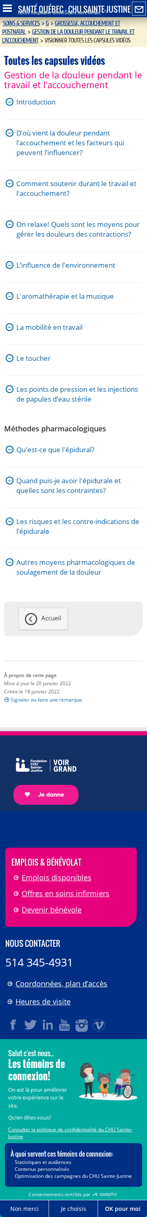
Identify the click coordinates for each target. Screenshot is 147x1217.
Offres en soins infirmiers (65, 893)
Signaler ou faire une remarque (46, 699)
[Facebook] (13, 1025)
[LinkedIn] (48, 1025)
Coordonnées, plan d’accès (61, 983)
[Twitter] (30, 1025)
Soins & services (21, 23)
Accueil (51, 618)
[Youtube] (65, 1025)
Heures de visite (43, 1001)
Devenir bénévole (52, 910)
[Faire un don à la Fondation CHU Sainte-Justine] (41, 774)
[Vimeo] (99, 1025)
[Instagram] (82, 1025)
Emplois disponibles (56, 877)
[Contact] (138, 9)
